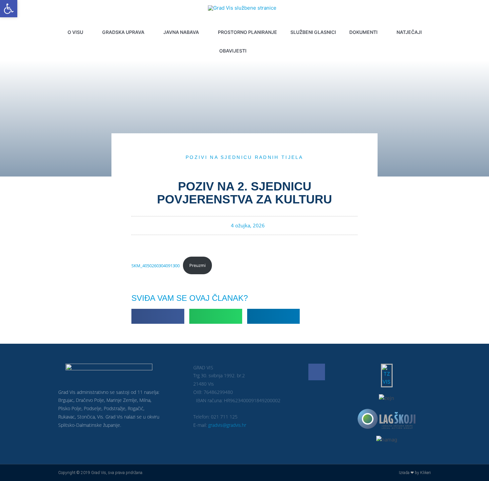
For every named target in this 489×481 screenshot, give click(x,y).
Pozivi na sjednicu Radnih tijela (244, 157)
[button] (267, 51)
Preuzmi (197, 265)
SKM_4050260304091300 (155, 265)
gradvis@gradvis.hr (227, 425)
